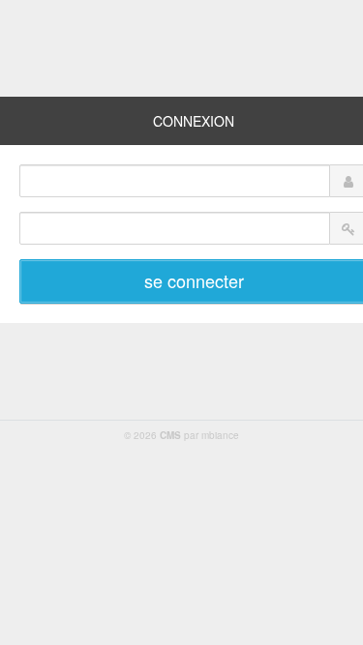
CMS (170, 435)
